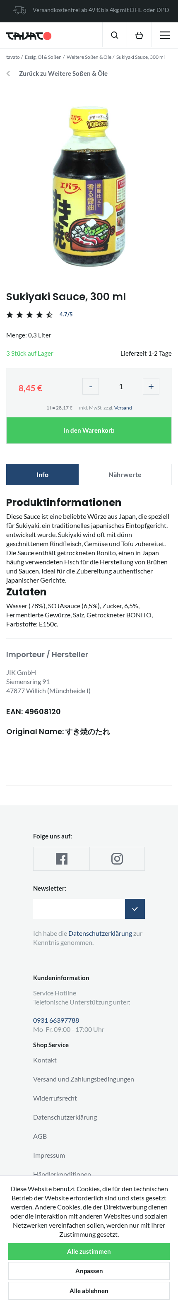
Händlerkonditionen (62, 1174)
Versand (123, 408)
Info (42, 474)
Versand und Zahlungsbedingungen (83, 1079)
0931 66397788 (56, 1020)
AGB (40, 1136)
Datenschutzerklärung (65, 1117)
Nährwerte (125, 474)
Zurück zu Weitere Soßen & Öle (63, 73)
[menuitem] (114, 34)
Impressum (49, 1155)
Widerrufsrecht (55, 1098)
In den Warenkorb (89, 430)
